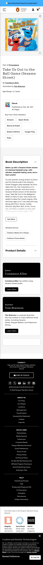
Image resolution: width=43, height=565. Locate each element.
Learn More (12, 289)
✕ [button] (39, 536)
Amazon (10, 120)
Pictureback (14, 65)
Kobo (9, 138)
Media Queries (21, 436)
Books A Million (13, 132)
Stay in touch (22, 375)
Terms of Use (21, 452)
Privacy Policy (21, 455)
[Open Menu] (4, 9)
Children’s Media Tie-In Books (18, 233)
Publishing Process (22, 481)
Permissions (21, 496)
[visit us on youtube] (19, 383)
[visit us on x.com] (14, 383)
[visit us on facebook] (10, 383)
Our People (21, 404)
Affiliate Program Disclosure (21, 464)
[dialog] (21, 549)
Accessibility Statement (21, 416)
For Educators (21, 490)
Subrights (21, 493)
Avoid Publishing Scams (21, 467)
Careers (21, 419)
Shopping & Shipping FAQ (21, 487)
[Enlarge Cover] (40, 53)
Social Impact (21, 413)
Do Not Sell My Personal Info (21, 461)
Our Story (21, 401)
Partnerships (21, 433)
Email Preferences (21, 448)
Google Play (30, 132)
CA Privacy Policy (21, 458)
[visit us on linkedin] (24, 383)
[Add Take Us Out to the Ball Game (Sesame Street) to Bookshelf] (40, 16)
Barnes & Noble (13, 126)
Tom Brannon (19, 86)
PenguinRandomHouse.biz (21, 445)
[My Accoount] (33, 9)
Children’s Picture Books (16, 238)
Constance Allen (12, 83)
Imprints (21, 422)
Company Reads (21, 442)
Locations (21, 407)
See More (11, 219)
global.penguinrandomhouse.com (21, 387)
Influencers (21, 439)
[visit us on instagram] (33, 383)
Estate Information (21, 499)
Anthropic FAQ (21, 470)
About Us (21, 398)
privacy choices (32, 552)
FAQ (21, 484)
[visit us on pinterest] (29, 383)
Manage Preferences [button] (11, 556)
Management (21, 410)
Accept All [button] (35, 557)
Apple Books (24, 120)
